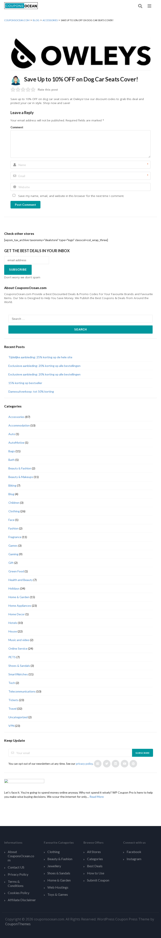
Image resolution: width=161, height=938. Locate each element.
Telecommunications (22, 691)
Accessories (16, 417)
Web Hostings (57, 887)
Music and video (18, 640)
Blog (11, 494)
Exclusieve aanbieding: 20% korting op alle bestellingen (44, 365)
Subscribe (143, 753)
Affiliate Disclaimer (22, 900)
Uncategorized (18, 717)
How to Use (95, 873)
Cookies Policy (18, 893)
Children (13, 502)
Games (13, 545)
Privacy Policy (18, 874)
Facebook (134, 852)
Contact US (16, 867)
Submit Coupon (98, 880)
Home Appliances (19, 605)
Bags (11, 451)
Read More (97, 796)
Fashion (13, 528)
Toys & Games (57, 894)
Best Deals (95, 866)
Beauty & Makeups (20, 477)
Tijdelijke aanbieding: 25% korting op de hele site (40, 357)
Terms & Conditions (15, 883)
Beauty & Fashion (19, 468)
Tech (11, 683)
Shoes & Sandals (19, 665)
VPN (11, 725)
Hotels (12, 622)
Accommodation (19, 425)
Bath (11, 459)
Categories (95, 859)
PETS (12, 657)
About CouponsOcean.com (21, 856)
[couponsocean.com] (21, 5)
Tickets (13, 700)
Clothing (14, 511)
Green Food (16, 571)
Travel (12, 708)
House (12, 631)
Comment (16, 127)
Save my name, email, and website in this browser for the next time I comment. (71, 196)
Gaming (13, 554)
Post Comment (25, 204)
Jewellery (54, 866)
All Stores (94, 852)
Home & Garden (18, 597)
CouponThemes (18, 924)
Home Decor (16, 614)
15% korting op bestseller (25, 383)
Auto (11, 434)
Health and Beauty (20, 580)
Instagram (134, 859)
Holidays (13, 588)
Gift (11, 562)
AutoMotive (16, 442)
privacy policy (84, 763)
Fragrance (14, 537)
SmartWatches (18, 674)
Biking (12, 485)
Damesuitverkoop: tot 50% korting (31, 391)
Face (11, 520)
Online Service (17, 648)
